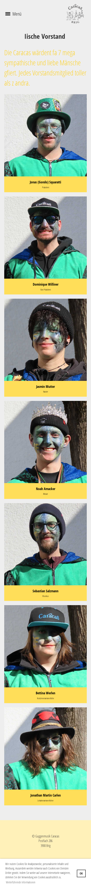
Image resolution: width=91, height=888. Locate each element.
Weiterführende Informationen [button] (20, 882)
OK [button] (81, 873)
